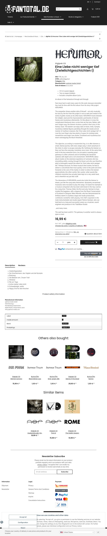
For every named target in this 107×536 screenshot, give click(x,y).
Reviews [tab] (21, 265)
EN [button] (88, 2)
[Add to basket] (6, 45)
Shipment (5, 485)
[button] (87, 9)
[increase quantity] (74, 242)
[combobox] (76, 532)
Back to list (9, 36)
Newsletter (5, 489)
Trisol (64, 315)
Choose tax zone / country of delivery (69, 226)
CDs (63, 81)
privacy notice (42, 464)
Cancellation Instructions (36, 500)
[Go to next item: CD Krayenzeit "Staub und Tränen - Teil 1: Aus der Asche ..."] (100, 38)
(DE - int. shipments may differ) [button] (67, 233)
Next (102, 359)
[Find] (80, 9)
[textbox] (76, 532)
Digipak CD (65, 327)
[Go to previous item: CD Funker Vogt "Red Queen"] (100, 34)
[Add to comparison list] (47, 50)
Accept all (23, 517)
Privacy (30, 485)
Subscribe (64, 472)
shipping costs (71, 224)
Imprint (30, 496)
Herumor (65, 323)
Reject (23, 528)
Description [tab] (10, 265)
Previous (4, 359)
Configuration (23, 522)
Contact (97, 2)
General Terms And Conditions (38, 489)
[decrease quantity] (57, 242)
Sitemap (31, 493)
